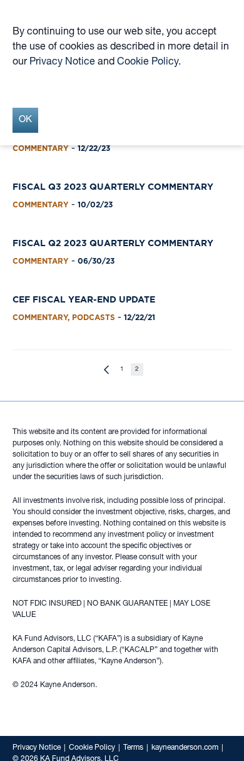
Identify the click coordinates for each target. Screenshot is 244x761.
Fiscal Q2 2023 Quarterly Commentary (113, 243)
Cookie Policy (92, 748)
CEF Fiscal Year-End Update (84, 299)
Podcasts (93, 317)
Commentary (41, 148)
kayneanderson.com (184, 748)
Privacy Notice (37, 748)
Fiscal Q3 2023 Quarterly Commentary (113, 187)
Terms (133, 748)
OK (25, 120)
